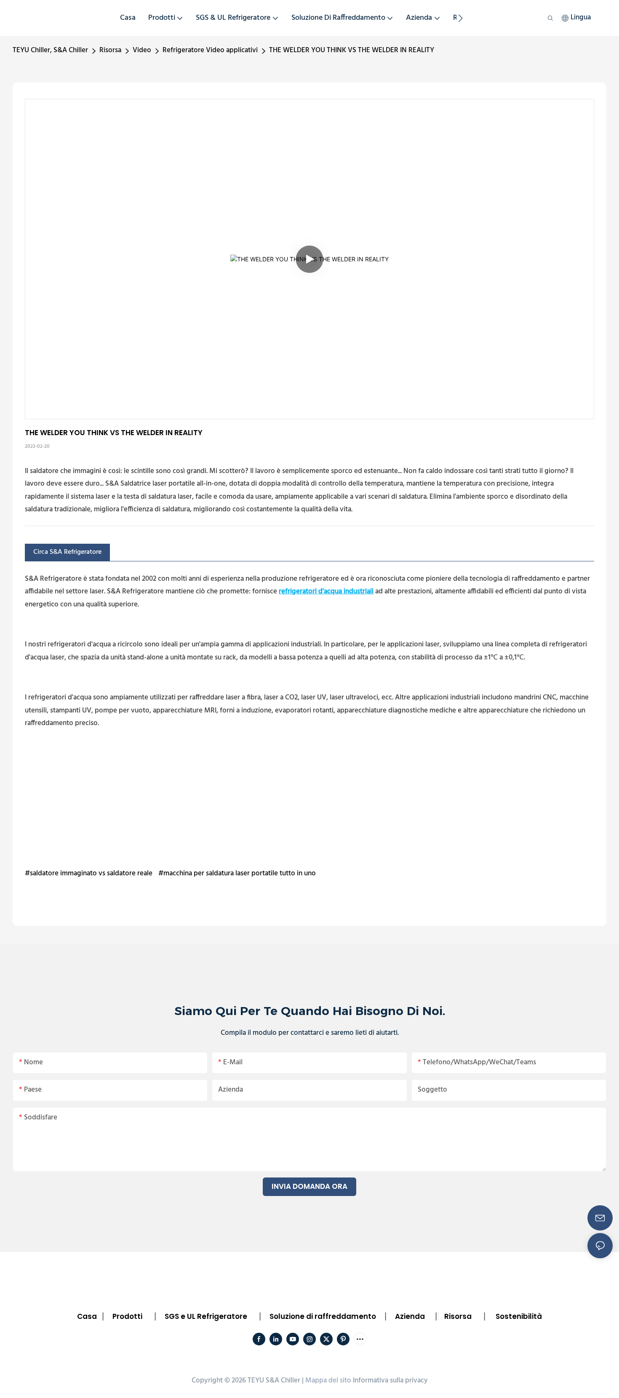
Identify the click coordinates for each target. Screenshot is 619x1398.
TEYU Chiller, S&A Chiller (50, 50)
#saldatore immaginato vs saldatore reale (88, 873)
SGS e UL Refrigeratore (206, 1316)
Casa (87, 1316)
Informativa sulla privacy (390, 1380)
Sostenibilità (519, 1316)
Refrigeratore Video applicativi (210, 50)
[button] (460, 18)
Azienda (410, 1316)
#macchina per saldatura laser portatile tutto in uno (237, 873)
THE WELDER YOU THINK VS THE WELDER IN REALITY (351, 50)
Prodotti (127, 1316)
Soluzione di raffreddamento (322, 1316)
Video (142, 50)
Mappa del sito (328, 1380)
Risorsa (110, 50)
